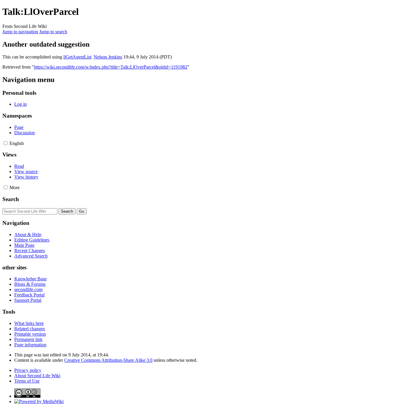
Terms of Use (27, 380)
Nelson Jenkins (108, 56)
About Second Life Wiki (37, 375)
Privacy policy (27, 370)
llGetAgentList (77, 56)
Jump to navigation (20, 31)
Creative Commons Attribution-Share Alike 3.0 (108, 360)
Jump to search (53, 31)
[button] (5, 143)
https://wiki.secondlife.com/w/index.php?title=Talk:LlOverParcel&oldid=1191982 (110, 67)
